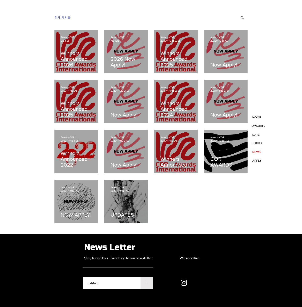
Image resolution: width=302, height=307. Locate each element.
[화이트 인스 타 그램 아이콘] (184, 283)
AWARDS (258, 126)
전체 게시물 (62, 17)
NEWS (256, 152)
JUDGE (257, 143)
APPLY (256, 161)
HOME (256, 117)
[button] (242, 18)
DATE (256, 135)
